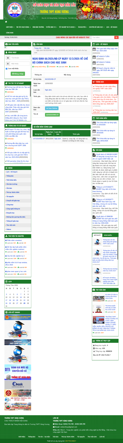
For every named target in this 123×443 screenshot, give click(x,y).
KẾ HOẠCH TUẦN (102, 56)
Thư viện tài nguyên (16, 236)
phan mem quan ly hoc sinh (16, 271)
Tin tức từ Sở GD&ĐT (16, 83)
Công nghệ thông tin (13, 209)
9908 (66, 66)
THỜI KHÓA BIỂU (101, 118)
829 (26, 267)
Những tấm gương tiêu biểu (15, 217)
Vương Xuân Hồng (40, 66)
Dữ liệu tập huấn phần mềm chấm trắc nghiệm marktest (15, 248)
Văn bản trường (38, 27)
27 (17, 303)
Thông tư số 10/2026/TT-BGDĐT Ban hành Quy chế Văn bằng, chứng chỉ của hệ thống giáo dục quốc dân (105, 203)
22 (24, 300)
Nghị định (48, 90)
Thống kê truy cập (103, 341)
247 (25, 258)
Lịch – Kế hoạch (111, 27)
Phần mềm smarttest (14, 240)
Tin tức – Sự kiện (44, 437)
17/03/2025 (52, 66)
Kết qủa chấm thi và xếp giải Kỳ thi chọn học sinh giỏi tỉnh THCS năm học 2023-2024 (17, 155)
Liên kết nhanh (14, 312)
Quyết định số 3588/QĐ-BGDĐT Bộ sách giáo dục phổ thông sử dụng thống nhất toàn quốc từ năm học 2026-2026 (105, 220)
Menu (10, 168)
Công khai (9, 33)
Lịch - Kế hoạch (102, 44)
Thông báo (9, 176)
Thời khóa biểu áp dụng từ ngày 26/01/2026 (105, 140)
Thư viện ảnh (10, 225)
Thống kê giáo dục (12, 221)
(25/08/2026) (104, 112)
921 (115, 312)
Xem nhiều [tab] (108, 235)
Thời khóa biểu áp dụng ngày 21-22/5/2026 (106, 124)
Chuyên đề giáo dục (96, 27)
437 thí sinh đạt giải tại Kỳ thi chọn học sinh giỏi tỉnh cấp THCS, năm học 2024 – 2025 (17, 99)
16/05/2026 (10, 139)
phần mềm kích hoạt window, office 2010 (16, 264)
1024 (14, 252)
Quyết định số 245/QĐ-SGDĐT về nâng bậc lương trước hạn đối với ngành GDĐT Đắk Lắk (105, 156)
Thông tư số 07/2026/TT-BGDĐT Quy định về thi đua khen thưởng (104, 189)
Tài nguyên (82, 27)
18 (10, 300)
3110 (14, 274)
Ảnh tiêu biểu (13, 44)
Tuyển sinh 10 (51, 27)
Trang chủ (37, 48)
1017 (102, 332)
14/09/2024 (10, 148)
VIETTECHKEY (70, 441)
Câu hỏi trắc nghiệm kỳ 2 (16, 256)
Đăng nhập (12, 52)
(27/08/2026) (96, 106)
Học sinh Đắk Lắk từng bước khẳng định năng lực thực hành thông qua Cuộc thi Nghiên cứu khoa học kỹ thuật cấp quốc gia (16, 120)
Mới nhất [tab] (97, 235)
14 (21, 297)
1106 (14, 258)
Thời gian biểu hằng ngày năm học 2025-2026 (107, 50)
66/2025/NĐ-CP (50, 79)
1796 (14, 267)
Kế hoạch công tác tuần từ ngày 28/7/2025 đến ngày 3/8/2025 (104, 70)
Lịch (10, 282)
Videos (8, 229)
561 (25, 274)
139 (25, 243)
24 (6, 303)
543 (14, 243)
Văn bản (9, 188)
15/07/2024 (10, 92)
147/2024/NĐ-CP (39, 139)
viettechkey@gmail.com (68, 427)
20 (17, 300)
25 (10, 303)
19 (13, 300)
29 (24, 303)
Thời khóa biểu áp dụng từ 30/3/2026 (105, 132)
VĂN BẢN (39, 44)
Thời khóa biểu (11, 180)
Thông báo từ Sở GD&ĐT (17, 126)
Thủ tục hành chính (12, 192)
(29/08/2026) (96, 91)
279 (26, 252)
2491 (77, 66)
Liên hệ (102, 437)
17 (6, 300)
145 (115, 301)
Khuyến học (10, 213)
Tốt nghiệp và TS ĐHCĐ (67, 27)
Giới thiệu (9, 27)
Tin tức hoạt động (23, 27)
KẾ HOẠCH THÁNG (103, 62)
